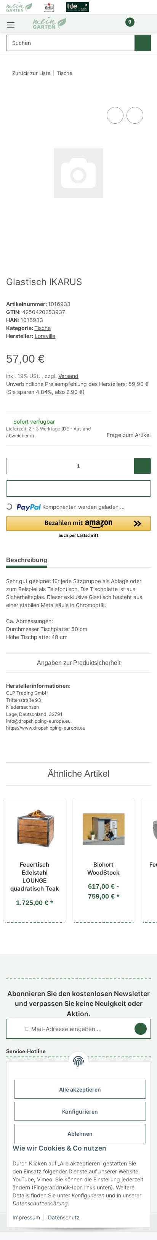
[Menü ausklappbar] (11, 23)
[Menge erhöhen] (142, 466)
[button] (104, 26)
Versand (68, 376)
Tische (42, 328)
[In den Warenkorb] (12, 96)
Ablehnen (80, 1133)
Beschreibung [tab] (26, 560)
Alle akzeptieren (80, 1089)
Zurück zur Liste (31, 73)
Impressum (26, 1217)
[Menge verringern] (14, 466)
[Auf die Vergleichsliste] (115, 115)
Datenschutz (64, 1217)
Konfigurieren (80, 1111)
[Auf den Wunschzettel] (135, 115)
